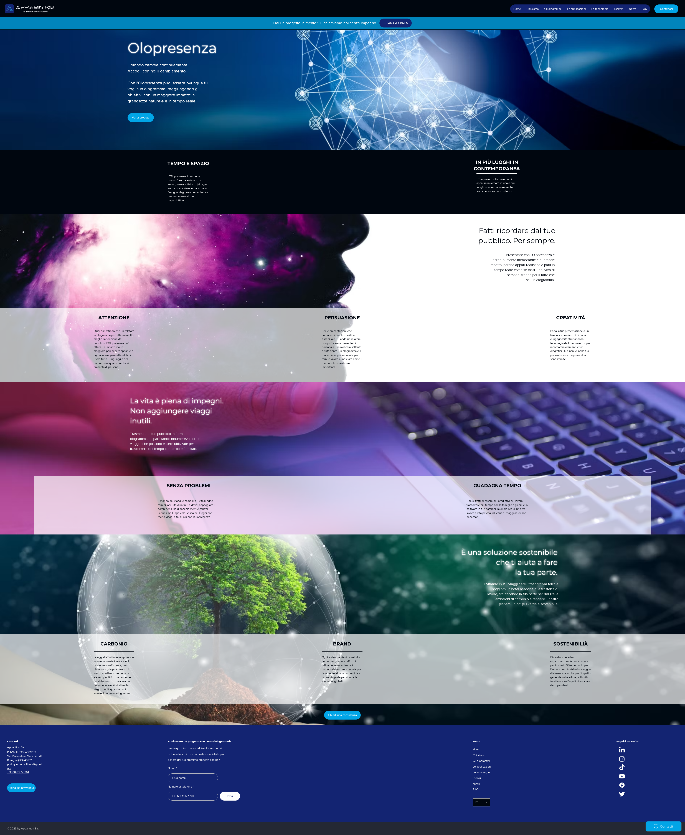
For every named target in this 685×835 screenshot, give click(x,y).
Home (476, 749)
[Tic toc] (621, 767)
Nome (171, 768)
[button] (552, 8)
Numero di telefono (180, 786)
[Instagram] (621, 758)
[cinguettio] (621, 793)
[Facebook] (621, 785)
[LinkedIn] (621, 750)
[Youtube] (621, 776)
